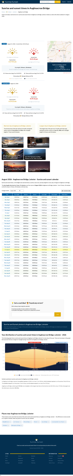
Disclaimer (60, 458)
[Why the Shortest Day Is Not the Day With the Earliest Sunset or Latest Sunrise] (13, 160)
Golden (33, 460)
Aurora (19, 456)
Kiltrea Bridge (28, 421)
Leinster (15, 12)
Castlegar (7, 462)
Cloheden (6, 425)
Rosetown (20, 460)
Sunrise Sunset (11, 2)
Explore (64, 1)
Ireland (9, 12)
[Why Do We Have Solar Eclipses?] (38, 148)
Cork (6, 458)
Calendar (69, 1)
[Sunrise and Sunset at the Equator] (13, 148)
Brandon (33, 456)
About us (51, 456)
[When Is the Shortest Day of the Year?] (15, 172)
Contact (50, 458)
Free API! (60, 456)
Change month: (5, 190)
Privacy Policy (61, 460)
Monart (36, 421)
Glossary (51, 460)
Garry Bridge (45, 421)
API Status (60, 462)
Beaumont (20, 458)
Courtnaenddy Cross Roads (59, 421)
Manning (33, 462)
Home (3, 12)
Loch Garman (17, 421)
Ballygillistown (7, 421)
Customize (67, 190)
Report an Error (68, 72)
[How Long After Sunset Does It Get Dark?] (39, 172)
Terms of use (52, 462)
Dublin (6, 456)
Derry (6, 460)
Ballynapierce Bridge (16, 425)
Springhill (20, 462)
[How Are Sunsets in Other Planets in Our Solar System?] (35, 160)
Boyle (32, 458)
